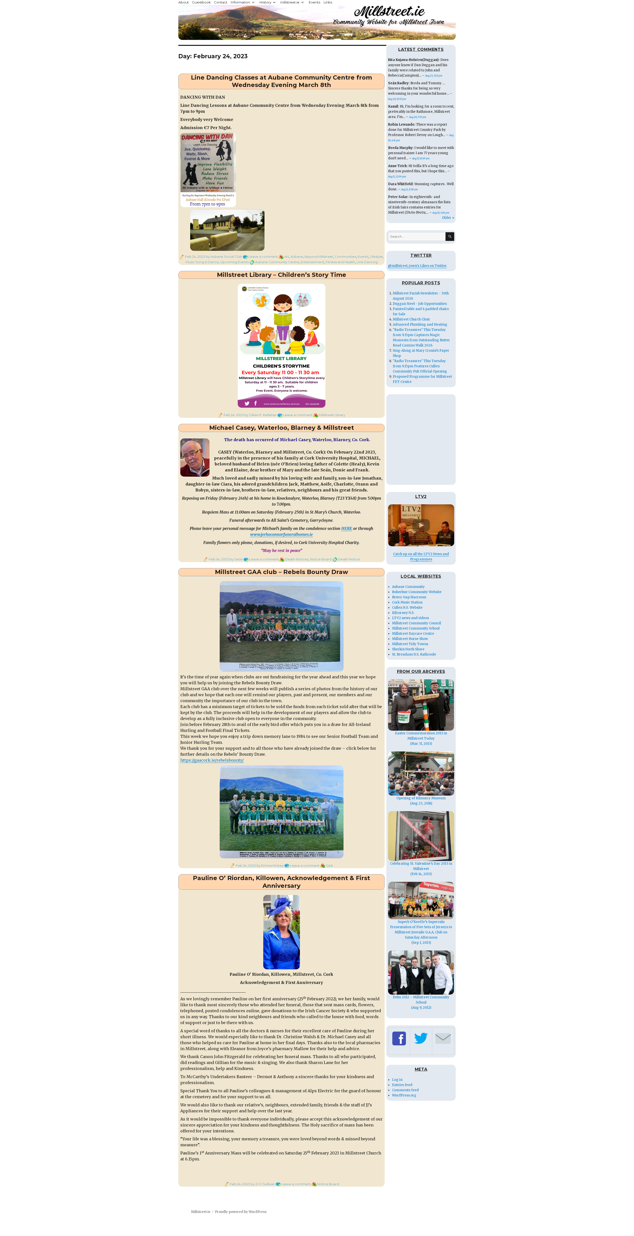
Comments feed (405, 1090)
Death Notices (296, 559)
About (183, 2)
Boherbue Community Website (417, 592)
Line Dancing (367, 262)
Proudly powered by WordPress (240, 1212)
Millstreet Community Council (416, 623)
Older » (448, 218)
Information (240, 2)
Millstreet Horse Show (410, 639)
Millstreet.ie (201, 1212)
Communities (345, 257)
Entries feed (402, 1085)
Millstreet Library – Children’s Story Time (281, 274)
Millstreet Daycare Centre (413, 634)
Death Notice (349, 559)
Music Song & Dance (202, 262)
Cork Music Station (407, 602)
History (265, 2)
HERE (346, 528)
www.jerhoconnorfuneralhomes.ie (281, 534)
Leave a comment (263, 257)
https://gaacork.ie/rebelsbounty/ (212, 760)
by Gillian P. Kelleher (260, 415)
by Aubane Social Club (223, 257)
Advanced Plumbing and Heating (420, 324)
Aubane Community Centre (277, 262)
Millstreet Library (332, 415)
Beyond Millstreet (319, 257)
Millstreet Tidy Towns (410, 644)
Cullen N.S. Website (407, 607)
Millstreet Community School (416, 628)
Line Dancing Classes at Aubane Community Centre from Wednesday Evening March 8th (281, 81)
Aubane (297, 257)
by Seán (236, 559)
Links (327, 2)
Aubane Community (408, 587)
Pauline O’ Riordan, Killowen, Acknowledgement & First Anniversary (281, 881)
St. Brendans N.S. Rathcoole (414, 654)
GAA (329, 865)
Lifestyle (376, 257)
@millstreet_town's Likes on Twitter (417, 266)
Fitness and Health (340, 262)
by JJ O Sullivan (262, 1184)
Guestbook (201, 2)
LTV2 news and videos (410, 618)
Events (314, 2)
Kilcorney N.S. (403, 613)
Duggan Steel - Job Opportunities (420, 304)
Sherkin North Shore (408, 649)
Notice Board (321, 559)
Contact (220, 2)
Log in (397, 1080)
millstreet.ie (289, 2)
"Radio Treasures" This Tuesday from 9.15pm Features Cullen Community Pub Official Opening (420, 366)
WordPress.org (404, 1095)
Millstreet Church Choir (411, 319)
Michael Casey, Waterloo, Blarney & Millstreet (281, 427)
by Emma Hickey (270, 865)
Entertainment (312, 262)
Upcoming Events (234, 262)
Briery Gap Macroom (409, 597)
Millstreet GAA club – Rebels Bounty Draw (281, 571)
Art (286, 257)
